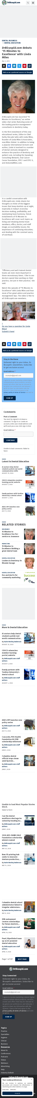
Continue (10, 440)
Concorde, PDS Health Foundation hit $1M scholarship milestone (11, 739)
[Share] (9, 66)
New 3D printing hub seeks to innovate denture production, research (10, 857)
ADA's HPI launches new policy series (11, 508)
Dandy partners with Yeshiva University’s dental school (12, 494)
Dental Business (9, 41)
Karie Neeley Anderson (12, 642)
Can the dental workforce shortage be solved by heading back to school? (12, 818)
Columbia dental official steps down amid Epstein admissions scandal (10, 758)
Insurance (6, 529)
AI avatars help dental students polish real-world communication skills (12, 469)
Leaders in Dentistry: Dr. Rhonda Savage (12, 562)
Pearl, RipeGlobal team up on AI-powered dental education (12, 940)
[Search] (28, 3)
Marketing (6, 544)
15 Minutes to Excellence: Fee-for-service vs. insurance (10, 534)
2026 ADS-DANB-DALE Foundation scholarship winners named (12, 837)
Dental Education (12, 43)
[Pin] (24, 66)
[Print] (4, 66)
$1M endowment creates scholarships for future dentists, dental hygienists (11, 921)
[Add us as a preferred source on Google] (30, 66)
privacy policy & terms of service (14, 392)
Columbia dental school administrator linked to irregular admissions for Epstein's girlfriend (12, 905)
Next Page (22, 959)
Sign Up (9, 398)
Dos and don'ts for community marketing (11, 576)
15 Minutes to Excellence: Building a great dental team (11, 548)
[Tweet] (19, 66)
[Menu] (33, 3)
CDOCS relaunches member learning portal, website (12, 481)
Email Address (9, 371)
